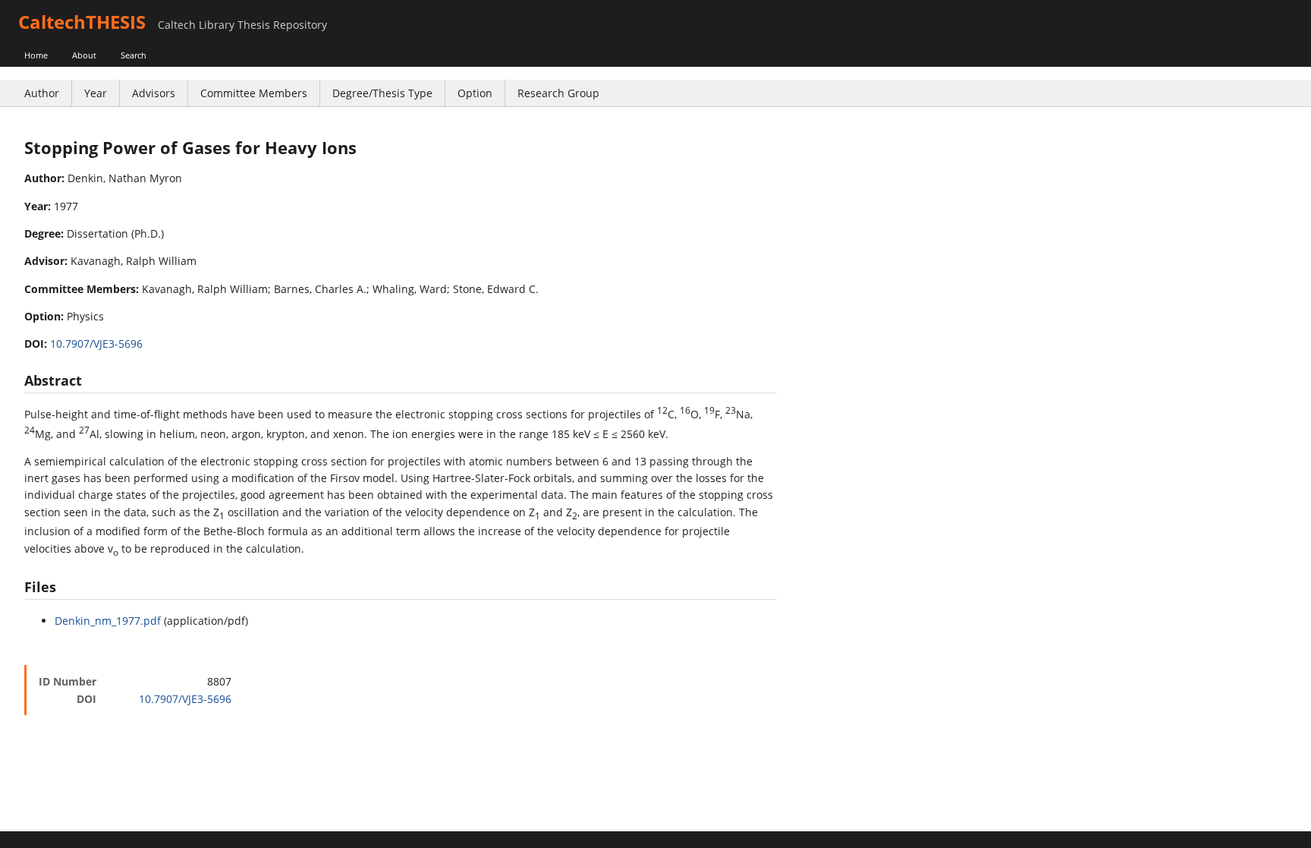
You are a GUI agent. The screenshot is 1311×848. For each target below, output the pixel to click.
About (84, 55)
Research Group (558, 93)
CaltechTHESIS (82, 21)
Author (41, 93)
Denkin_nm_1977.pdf (108, 620)
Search (133, 55)
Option (474, 93)
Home (36, 55)
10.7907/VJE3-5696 (96, 343)
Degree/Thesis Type (382, 93)
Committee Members (253, 93)
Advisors (153, 93)
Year (95, 93)
